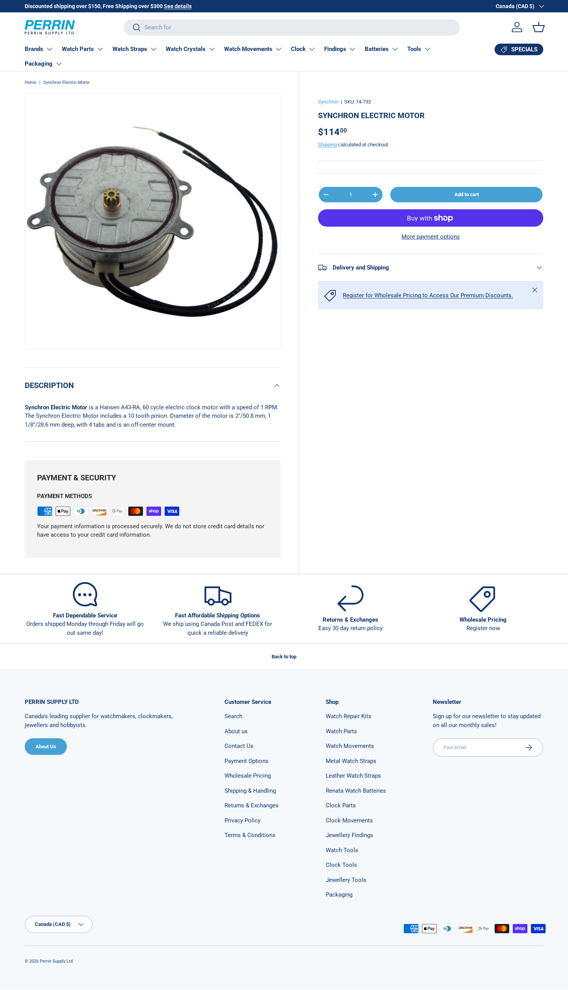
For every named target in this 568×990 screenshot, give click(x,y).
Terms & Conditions (249, 835)
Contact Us (238, 745)
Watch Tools (342, 850)
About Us (46, 746)
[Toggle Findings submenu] (352, 49)
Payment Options (246, 761)
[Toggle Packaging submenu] (58, 63)
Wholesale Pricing (247, 775)
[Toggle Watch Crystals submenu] (211, 49)
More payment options (430, 236)
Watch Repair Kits (348, 716)
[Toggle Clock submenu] (311, 49)
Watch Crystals (186, 49)
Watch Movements (248, 49)
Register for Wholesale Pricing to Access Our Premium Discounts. (428, 295)
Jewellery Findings (349, 835)
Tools (414, 49)
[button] (538, 27)
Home (30, 82)
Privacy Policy (242, 820)
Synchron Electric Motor (66, 82)
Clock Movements (349, 820)
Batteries (377, 49)
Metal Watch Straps (351, 761)
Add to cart (466, 194)
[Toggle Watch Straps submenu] (153, 49)
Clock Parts (341, 805)
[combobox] (292, 27)
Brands (34, 49)
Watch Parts (78, 49)
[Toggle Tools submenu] (427, 49)
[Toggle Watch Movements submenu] (278, 49)
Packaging (39, 63)
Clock (298, 49)
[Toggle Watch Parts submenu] (100, 49)
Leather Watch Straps (353, 775)
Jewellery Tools (346, 879)
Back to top (284, 656)
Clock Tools (341, 864)
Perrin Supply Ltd (56, 961)
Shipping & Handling (250, 790)
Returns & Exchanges (251, 805)
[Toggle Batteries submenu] (395, 49)
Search (233, 716)
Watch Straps (129, 49)
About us (236, 731)
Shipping (327, 144)
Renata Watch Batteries (356, 790)
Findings (335, 49)
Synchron (328, 102)
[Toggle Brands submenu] (49, 49)
